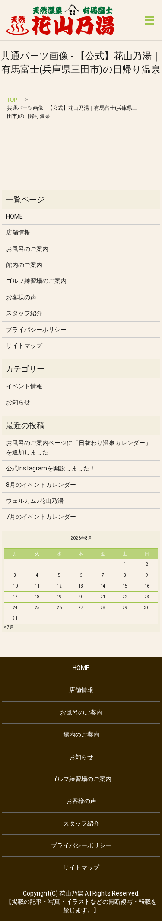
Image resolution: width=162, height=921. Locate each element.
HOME (14, 216)
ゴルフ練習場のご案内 (36, 280)
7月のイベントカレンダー (41, 516)
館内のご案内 (24, 264)
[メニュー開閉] (149, 20)
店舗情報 (18, 232)
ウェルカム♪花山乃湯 (38, 500)
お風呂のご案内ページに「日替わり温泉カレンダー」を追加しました (78, 447)
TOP (12, 100)
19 (59, 596)
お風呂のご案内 (27, 248)
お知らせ (18, 402)
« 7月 (9, 627)
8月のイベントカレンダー (41, 484)
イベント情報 (24, 386)
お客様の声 (21, 297)
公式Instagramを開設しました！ (50, 468)
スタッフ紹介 (24, 313)
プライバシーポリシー (36, 329)
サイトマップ (24, 345)
